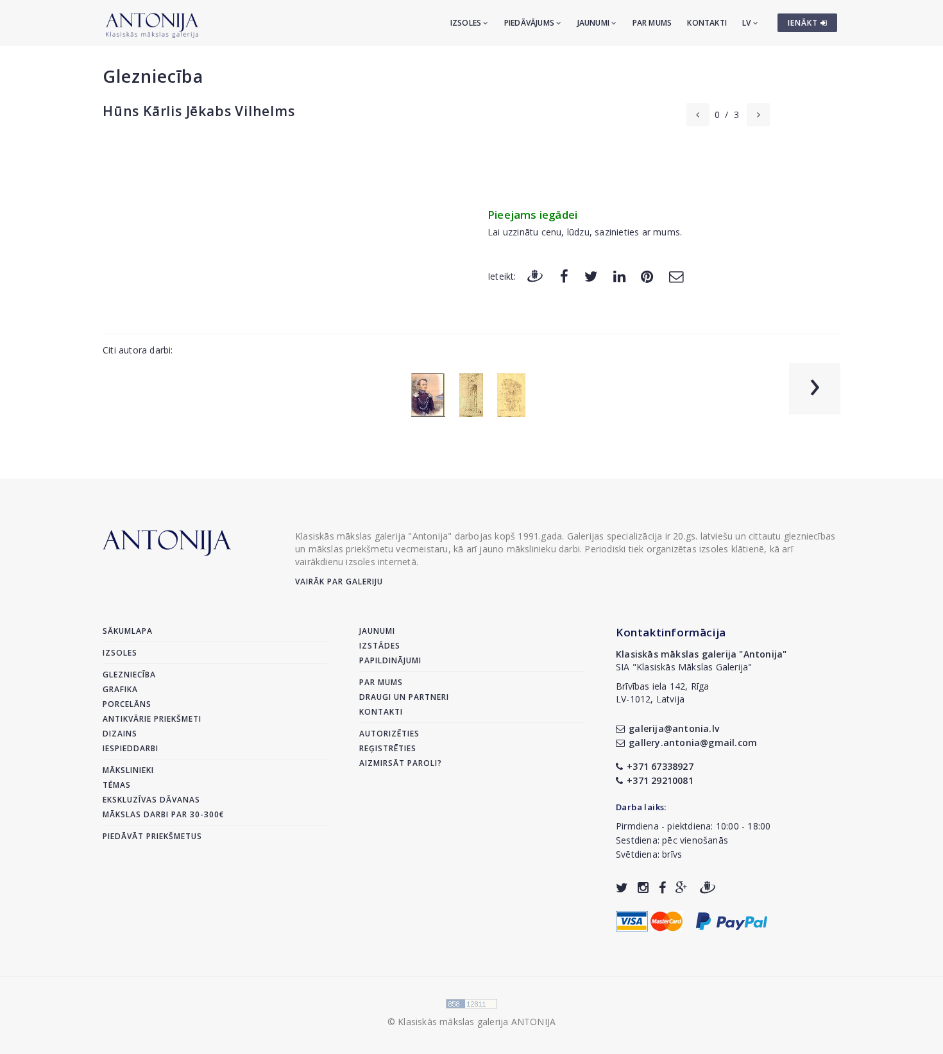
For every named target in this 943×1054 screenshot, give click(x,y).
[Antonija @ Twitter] (622, 887)
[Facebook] (564, 275)
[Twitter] (591, 275)
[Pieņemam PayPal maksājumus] (731, 920)
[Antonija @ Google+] (681, 887)
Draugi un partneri (404, 697)
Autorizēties (389, 733)
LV (747, 22)
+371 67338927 (660, 766)
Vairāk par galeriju (339, 581)
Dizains (120, 733)
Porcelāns (127, 704)
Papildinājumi (390, 660)
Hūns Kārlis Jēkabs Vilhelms (199, 111)
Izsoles (467, 22)
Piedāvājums (530, 22)
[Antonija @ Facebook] (662, 887)
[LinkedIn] (619, 275)
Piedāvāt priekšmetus (152, 836)
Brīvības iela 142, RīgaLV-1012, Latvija (662, 692)
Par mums (652, 22)
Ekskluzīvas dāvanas (151, 799)
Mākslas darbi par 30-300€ (164, 814)
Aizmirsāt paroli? (400, 763)
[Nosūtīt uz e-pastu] (676, 275)
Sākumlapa (128, 630)
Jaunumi (594, 22)
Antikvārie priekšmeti (152, 718)
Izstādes (379, 645)
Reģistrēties (387, 748)
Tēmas (117, 784)
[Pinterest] (647, 275)
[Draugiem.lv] (535, 275)
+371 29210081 (660, 780)
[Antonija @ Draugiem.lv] (707, 887)
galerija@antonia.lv (674, 728)
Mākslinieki (128, 770)
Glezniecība (153, 76)
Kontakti (707, 22)
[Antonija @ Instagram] (643, 887)
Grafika (120, 689)
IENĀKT (804, 22)
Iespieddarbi (130, 748)
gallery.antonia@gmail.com (693, 742)
